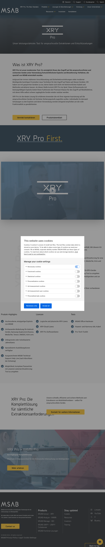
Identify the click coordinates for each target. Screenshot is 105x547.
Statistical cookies (34, 276)
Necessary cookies (34, 267)
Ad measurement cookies (36, 286)
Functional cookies (34, 271)
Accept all (46, 306)
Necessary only (31, 306)
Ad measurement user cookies (38, 291)
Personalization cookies (35, 281)
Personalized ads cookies (36, 296)
